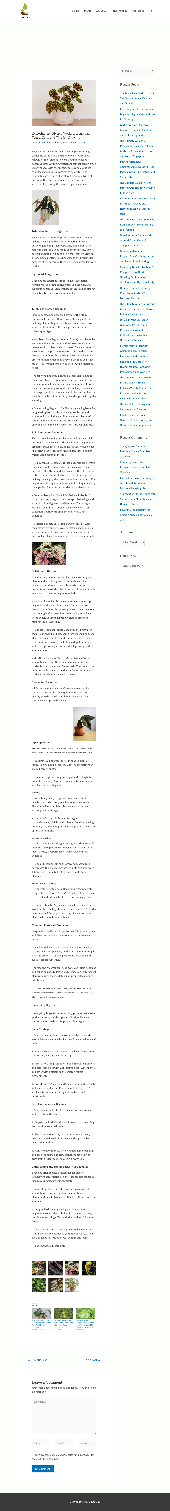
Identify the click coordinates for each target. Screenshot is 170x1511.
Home (75, 10)
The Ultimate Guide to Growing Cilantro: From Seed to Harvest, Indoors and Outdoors (137, 309)
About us (101, 10)
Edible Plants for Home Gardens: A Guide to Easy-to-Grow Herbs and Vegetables (136, 420)
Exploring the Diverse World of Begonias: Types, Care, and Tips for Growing (137, 114)
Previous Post (37, 1360)
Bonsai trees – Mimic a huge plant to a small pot (136, 515)
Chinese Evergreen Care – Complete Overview (135, 451)
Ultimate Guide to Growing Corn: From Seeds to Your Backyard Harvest (135, 293)
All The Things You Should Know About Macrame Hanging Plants (136, 483)
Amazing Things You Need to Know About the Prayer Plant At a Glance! (41, 1322)
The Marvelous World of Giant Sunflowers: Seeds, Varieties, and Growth (137, 98)
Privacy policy (119, 10)
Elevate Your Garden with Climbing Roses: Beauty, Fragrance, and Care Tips (134, 351)
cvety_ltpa (126, 446)
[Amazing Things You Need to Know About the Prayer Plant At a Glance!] (41, 1313)
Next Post (93, 1360)
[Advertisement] (85, 39)
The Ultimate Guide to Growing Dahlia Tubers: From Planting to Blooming (137, 224)
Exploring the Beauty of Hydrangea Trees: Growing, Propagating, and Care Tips (135, 366)
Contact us (138, 10)
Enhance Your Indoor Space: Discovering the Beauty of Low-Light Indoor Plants (136, 393)
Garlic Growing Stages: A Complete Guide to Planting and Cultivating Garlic (135, 130)
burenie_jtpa (127, 462)
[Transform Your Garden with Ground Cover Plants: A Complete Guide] (63, 1313)
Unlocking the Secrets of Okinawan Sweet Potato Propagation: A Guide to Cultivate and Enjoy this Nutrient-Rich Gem (134, 330)
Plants (87, 10)
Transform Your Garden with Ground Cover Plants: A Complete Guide (63, 1322)
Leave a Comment (42, 142)
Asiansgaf (125, 493)
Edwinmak (126, 509)
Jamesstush (126, 478)
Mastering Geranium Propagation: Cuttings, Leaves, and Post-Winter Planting (137, 256)
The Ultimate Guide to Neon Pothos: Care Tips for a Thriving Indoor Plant (137, 187)
